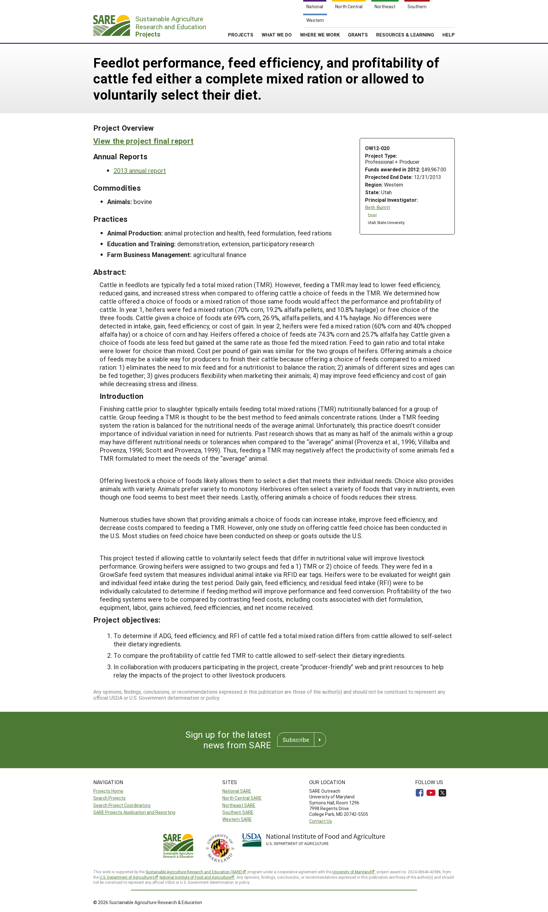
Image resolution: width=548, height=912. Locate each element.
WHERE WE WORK (320, 34)
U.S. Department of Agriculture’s (127, 877)
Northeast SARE (238, 805)
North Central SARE (242, 798)
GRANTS (358, 34)
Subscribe (296, 739)
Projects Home (108, 791)
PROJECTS (240, 34)
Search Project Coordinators (122, 805)
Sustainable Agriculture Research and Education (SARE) (194, 871)
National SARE (236, 791)
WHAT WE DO (277, 34)
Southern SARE (237, 812)
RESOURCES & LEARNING (405, 34)
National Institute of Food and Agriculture (195, 877)
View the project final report (143, 141)
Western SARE (237, 819)
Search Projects (109, 798)
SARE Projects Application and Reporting (134, 812)
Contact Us (320, 821)
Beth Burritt (377, 207)
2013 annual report (140, 170)
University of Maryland (351, 871)
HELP (448, 34)
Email (372, 215)
